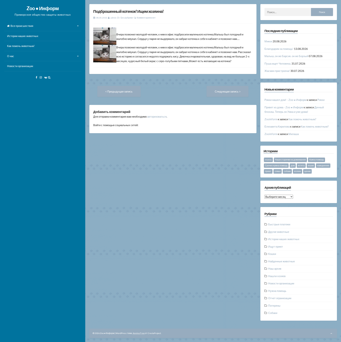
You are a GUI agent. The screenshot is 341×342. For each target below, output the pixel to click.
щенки (307, 171)
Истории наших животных (22, 36)
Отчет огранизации (279, 298)
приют (268, 171)
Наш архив (274, 268)
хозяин (297, 171)
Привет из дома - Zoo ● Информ (283, 107)
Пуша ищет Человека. (277, 63)
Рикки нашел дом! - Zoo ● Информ (285, 99)
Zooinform (270, 119)
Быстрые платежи (279, 224)
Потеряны (274, 305)
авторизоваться (157, 116)
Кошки (272, 253)
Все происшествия (21, 25)
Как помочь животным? (21, 45)
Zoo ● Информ (42, 8)
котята (301, 165)
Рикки (320, 99)
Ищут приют (275, 246)
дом (293, 165)
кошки (311, 165)
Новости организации (20, 66)
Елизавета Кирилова (277, 126)
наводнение (323, 165)
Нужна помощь (316, 159)
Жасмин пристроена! (277, 70)
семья (278, 171)
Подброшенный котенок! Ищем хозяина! (128, 11)
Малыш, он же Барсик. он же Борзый (286, 56)
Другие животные (278, 231)
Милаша (293, 134)
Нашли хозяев (277, 276)
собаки (287, 171)
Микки (268, 41)
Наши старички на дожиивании (290, 159)
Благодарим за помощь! (278, 48)
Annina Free (139, 333)
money (268, 159)
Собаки (272, 312)
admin (113, 17)
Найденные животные (281, 261)
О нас (10, 56)
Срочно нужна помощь (276, 165)
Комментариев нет (146, 17)
